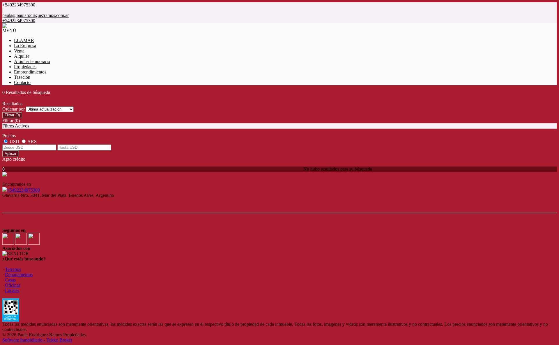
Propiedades (25, 66)
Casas (10, 279)
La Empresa (25, 45)
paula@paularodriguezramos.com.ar (35, 15)
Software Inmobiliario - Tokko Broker (37, 339)
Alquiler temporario (32, 61)
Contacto (22, 82)
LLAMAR (24, 40)
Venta (19, 50)
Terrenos (13, 269)
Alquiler (21, 56)
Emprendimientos (30, 71)
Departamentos (19, 274)
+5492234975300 (23, 190)
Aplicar (10, 153)
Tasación (22, 77)
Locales (12, 290)
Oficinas (12, 285)
